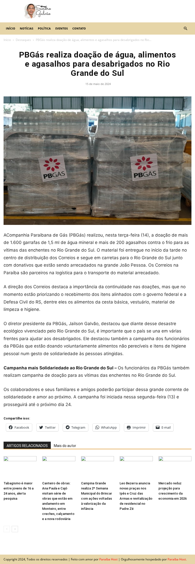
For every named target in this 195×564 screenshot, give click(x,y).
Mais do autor (65, 446)
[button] (185, 28)
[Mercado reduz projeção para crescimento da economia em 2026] (174, 467)
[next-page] (15, 529)
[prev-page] (7, 529)
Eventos (61, 28)
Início (10, 28)
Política (44, 28)
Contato (79, 28)
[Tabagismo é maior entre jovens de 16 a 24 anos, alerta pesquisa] (20, 467)
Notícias (26, 28)
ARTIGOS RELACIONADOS (27, 446)
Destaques (23, 40)
